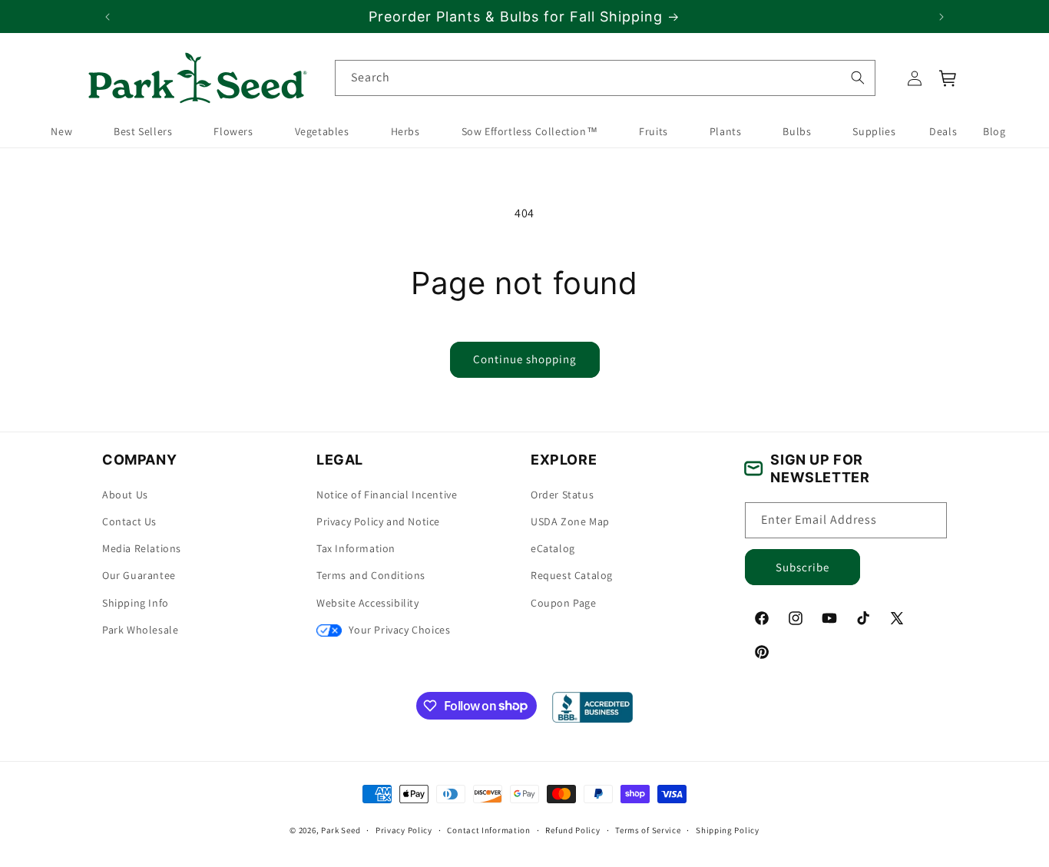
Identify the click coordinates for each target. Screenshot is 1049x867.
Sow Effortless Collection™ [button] (530, 132)
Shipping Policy (727, 829)
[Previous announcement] (107, 16)
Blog (994, 132)
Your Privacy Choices (398, 630)
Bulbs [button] (797, 132)
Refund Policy (572, 829)
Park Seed (340, 830)
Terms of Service (647, 829)
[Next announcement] (941, 16)
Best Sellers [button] (143, 132)
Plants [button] (726, 132)
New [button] (61, 132)
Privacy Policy (404, 829)
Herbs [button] (405, 132)
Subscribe (802, 567)
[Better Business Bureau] (592, 707)
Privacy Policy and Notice (378, 521)
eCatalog (553, 549)
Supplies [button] (873, 132)
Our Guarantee (139, 576)
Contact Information (488, 829)
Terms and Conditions (370, 576)
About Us (125, 494)
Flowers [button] (233, 132)
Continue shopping (525, 359)
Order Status (562, 494)
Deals (943, 132)
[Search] (857, 77)
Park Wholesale (140, 630)
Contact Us (129, 521)
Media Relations (141, 549)
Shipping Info (135, 603)
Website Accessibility (367, 603)
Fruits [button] (653, 132)
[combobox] (605, 78)
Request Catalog (572, 576)
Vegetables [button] (322, 132)
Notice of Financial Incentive (386, 494)
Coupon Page (564, 603)
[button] (948, 78)
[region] (524, 16)
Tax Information (355, 549)
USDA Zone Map (570, 521)
